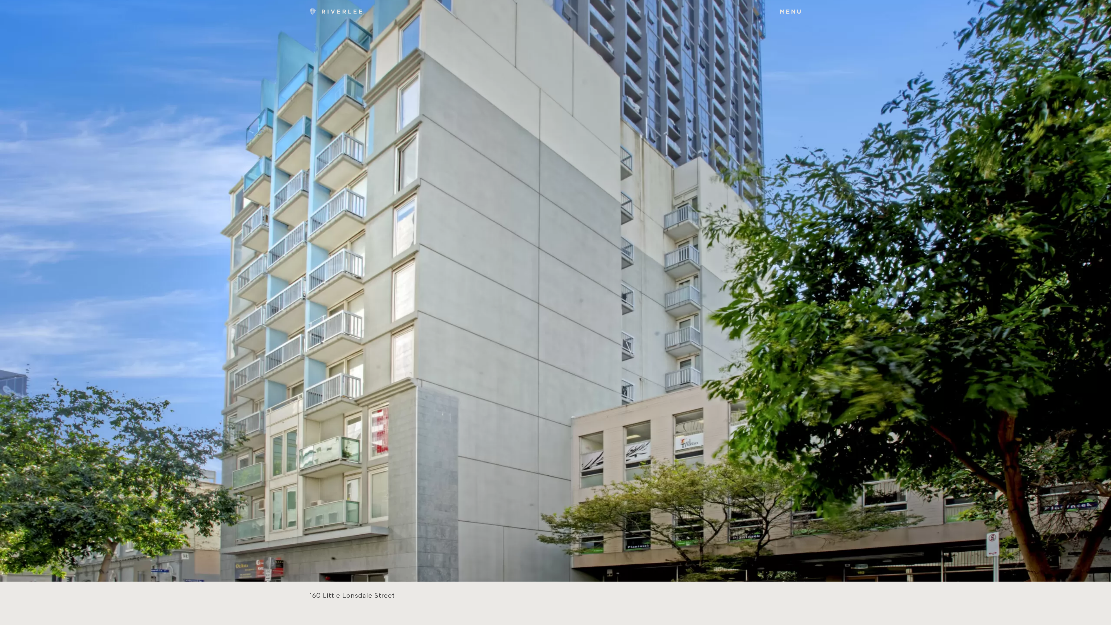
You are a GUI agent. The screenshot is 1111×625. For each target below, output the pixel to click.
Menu (791, 11)
